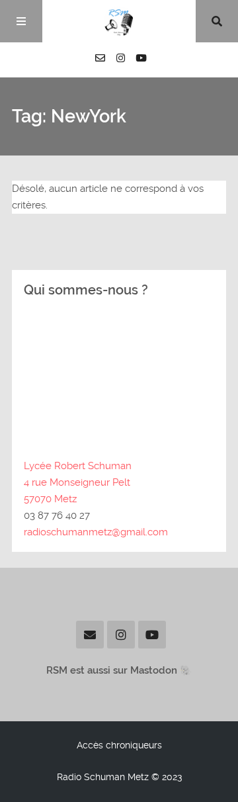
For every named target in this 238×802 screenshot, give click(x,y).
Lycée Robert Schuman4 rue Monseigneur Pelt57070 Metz (78, 482)
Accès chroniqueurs (119, 745)
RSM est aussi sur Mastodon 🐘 (119, 670)
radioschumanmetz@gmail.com (96, 532)
